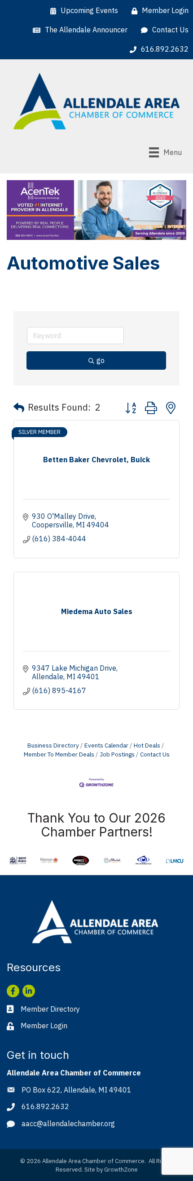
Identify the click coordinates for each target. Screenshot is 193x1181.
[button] (18, 407)
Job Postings (117, 754)
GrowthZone (121, 1169)
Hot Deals (147, 745)
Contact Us (155, 754)
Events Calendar (106, 745)
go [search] (100, 360)
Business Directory (53, 745)
